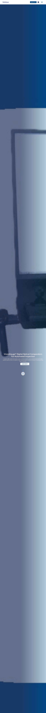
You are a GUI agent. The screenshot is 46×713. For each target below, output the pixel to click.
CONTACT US (33, 2)
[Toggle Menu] (42, 2)
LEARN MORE (24, 363)
